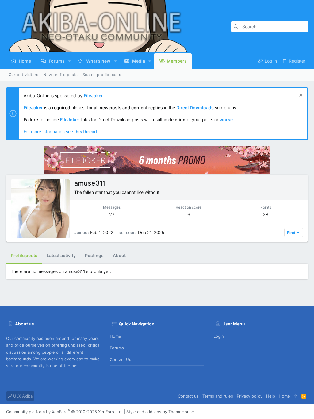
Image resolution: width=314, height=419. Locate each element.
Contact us (120, 359)
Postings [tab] (94, 255)
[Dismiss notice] (300, 96)
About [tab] (119, 255)
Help (270, 396)
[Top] (296, 396)
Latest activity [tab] (61, 255)
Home (115, 336)
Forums (117, 347)
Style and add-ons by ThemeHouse (160, 411)
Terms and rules (217, 396)
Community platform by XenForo (64, 411)
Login (218, 336)
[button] (69, 61)
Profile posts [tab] (24, 255)
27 (112, 214)
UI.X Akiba (22, 396)
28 (265, 214)
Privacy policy (249, 396)
